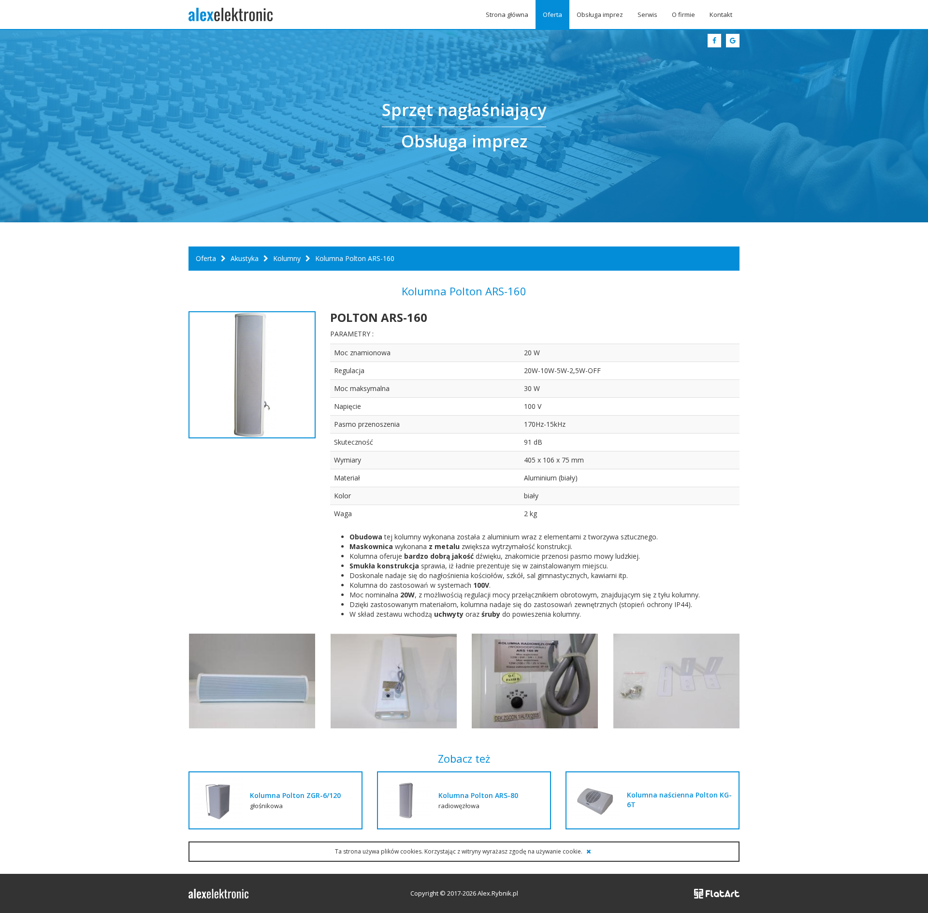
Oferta (552, 14)
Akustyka (245, 258)
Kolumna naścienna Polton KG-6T (679, 799)
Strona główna (507, 14)
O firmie (683, 14)
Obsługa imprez (600, 14)
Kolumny (287, 258)
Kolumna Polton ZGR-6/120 (295, 795)
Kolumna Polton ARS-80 (478, 795)
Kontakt (721, 14)
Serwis (647, 14)
